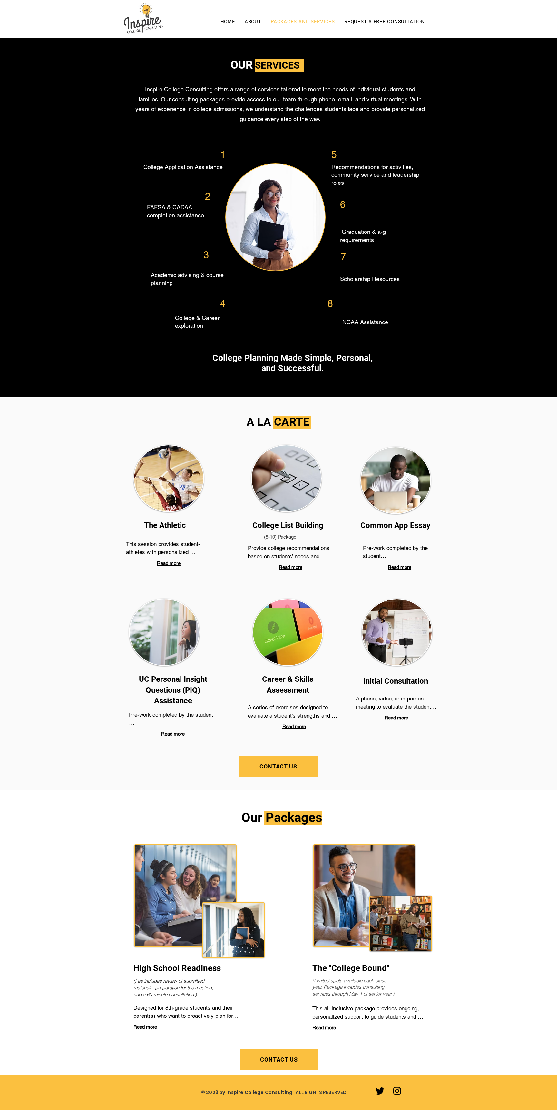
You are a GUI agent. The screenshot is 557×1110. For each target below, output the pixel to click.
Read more (169, 563)
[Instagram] (397, 1090)
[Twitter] (380, 1090)
